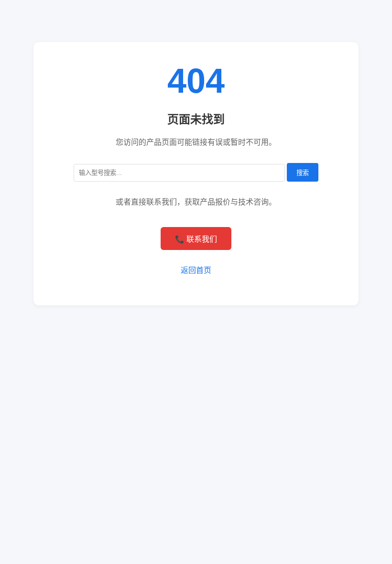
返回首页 (196, 270)
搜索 (302, 172)
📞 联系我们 (196, 239)
